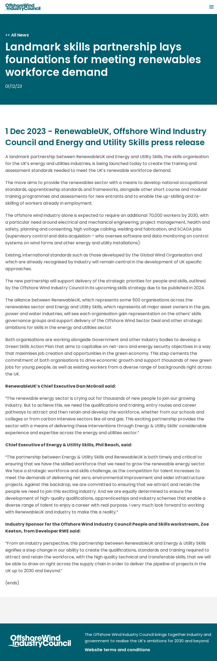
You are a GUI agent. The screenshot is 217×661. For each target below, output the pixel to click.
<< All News (17, 35)
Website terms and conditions (117, 650)
